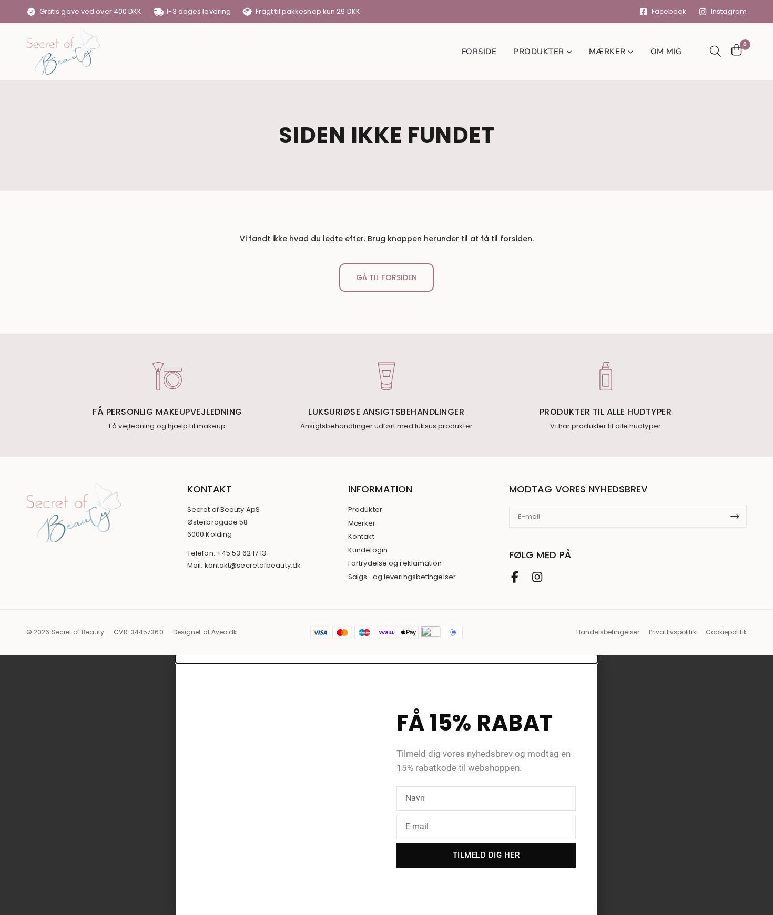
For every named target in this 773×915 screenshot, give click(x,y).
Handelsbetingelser (607, 632)
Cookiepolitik (726, 632)
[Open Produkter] (569, 52)
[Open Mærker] (631, 52)
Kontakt (361, 536)
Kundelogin (368, 550)
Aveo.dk (224, 632)
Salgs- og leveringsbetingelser (402, 577)
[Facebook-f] (515, 577)
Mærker (362, 523)
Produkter (365, 510)
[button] (386, 659)
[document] (386, 785)
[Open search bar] (714, 51)
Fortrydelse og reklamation (395, 563)
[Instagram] (537, 577)
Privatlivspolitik (672, 632)
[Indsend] (738, 516)
